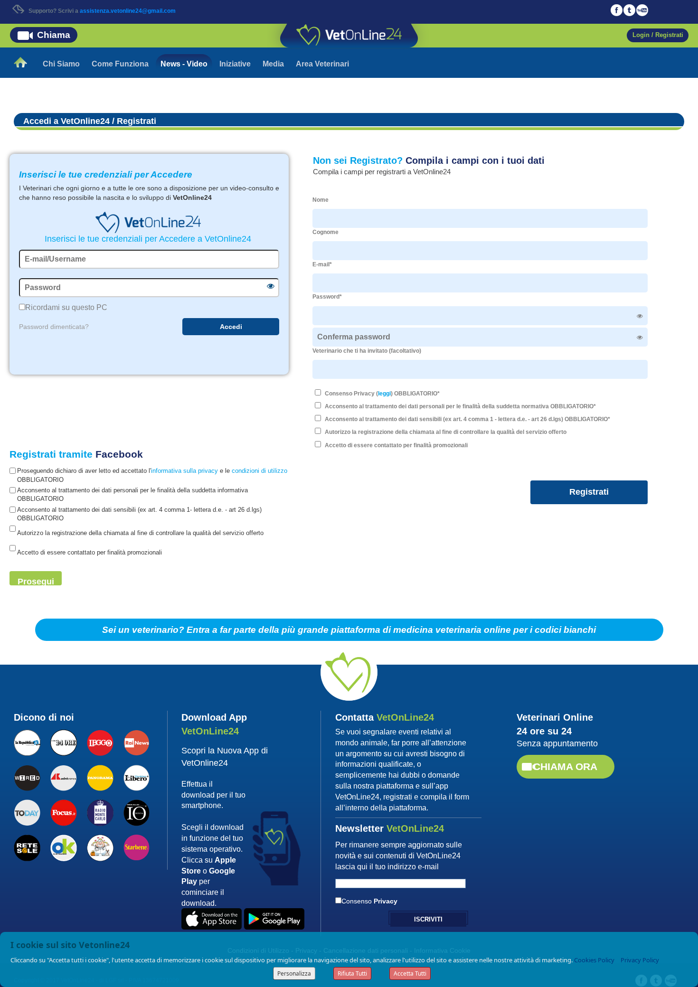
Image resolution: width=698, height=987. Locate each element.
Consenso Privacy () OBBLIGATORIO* (382, 393)
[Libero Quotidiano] (136, 776)
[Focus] (63, 812)
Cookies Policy (594, 960)
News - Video (184, 64)
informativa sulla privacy (184, 470)
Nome (320, 200)
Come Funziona (120, 64)
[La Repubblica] (27, 741)
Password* (327, 296)
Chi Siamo (61, 64)
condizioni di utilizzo (259, 470)
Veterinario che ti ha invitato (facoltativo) (366, 351)
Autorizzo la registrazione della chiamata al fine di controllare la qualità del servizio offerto (445, 432)
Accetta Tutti (410, 973)
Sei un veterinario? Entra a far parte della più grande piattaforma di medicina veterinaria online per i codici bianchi (349, 630)
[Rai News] (136, 741)
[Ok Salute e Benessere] (63, 847)
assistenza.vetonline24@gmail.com (128, 11)
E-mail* (322, 264)
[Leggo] (100, 741)
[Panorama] (100, 776)
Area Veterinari (322, 64)
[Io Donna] (136, 812)
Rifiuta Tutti (352, 973)
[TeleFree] (100, 847)
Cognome (325, 232)
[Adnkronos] (63, 776)
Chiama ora (565, 766)
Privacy (385, 901)
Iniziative (235, 64)
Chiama (53, 35)
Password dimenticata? (54, 326)
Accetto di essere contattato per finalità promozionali (396, 445)
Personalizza (294, 973)
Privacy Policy (640, 960)
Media (273, 64)
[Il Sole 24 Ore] (63, 741)
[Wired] (27, 776)
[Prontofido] (100, 812)
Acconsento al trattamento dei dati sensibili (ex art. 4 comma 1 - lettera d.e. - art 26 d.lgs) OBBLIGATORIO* (467, 419)
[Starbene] (136, 846)
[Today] (27, 812)
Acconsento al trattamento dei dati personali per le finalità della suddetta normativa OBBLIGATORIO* (460, 406)
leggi (384, 393)
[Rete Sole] (27, 847)
